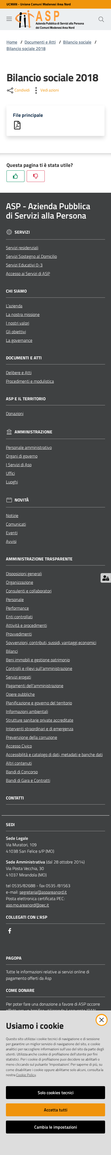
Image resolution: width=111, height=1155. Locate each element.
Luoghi (12, 482)
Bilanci (12, 651)
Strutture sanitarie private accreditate (39, 720)
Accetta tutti (55, 1110)
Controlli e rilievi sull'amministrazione (39, 668)
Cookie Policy (26, 1074)
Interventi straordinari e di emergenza (39, 728)
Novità (22, 500)
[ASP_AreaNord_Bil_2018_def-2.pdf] (17, 124)
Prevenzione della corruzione (31, 737)
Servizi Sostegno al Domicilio (31, 256)
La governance (19, 340)
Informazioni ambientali (27, 711)
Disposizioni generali (24, 573)
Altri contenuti (19, 763)
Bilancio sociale (77, 42)
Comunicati (16, 524)
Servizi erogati (18, 677)
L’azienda (14, 306)
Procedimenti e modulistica (30, 381)
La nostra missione (23, 314)
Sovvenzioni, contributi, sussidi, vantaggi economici (51, 642)
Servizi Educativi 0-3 (24, 265)
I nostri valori (17, 323)
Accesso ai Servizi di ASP (28, 273)
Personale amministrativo (29, 447)
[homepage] (50, 19)
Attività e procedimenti (26, 625)
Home (11, 42)
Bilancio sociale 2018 (26, 48)
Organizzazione (19, 582)
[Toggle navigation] (9, 19)
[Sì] (15, 176)
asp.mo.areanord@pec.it (27, 905)
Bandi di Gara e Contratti (28, 780)
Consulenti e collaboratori (28, 591)
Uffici (10, 473)
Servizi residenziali (22, 247)
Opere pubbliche (20, 694)
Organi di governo (21, 456)
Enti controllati (19, 616)
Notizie (12, 515)
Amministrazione (33, 431)
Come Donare (20, 990)
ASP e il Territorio (26, 398)
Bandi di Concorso (22, 771)
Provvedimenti (19, 634)
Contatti (15, 798)
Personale (15, 599)
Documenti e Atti (40, 42)
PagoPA (14, 958)
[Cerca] (101, 19)
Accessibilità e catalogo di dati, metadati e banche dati (54, 754)
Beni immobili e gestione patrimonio (38, 660)
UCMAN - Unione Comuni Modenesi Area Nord (38, 4)
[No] (36, 176)
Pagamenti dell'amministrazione (34, 685)
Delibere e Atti (19, 372)
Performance (17, 608)
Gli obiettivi (16, 331)
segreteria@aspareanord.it (43, 892)
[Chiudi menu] (91, 10)
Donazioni (14, 413)
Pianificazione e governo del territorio (39, 703)
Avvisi (11, 541)
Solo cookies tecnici (56, 1092)
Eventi (12, 532)
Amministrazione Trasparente (39, 558)
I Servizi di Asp (19, 464)
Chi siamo (16, 291)
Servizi (22, 232)
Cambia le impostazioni (55, 1127)
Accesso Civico (19, 746)
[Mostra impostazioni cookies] (105, 578)
